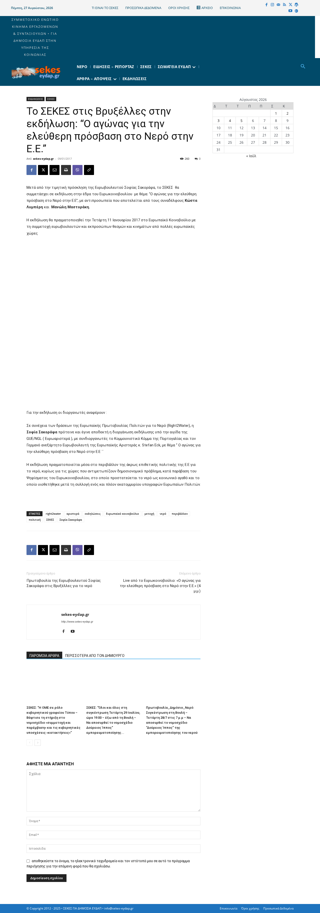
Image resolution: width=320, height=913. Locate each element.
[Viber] (77, 170)
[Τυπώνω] (66, 170)
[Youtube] (291, 11)
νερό (163, 513)
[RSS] (285, 5)
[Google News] (297, 11)
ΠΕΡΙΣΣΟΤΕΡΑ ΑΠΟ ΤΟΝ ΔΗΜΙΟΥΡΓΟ (94, 656)
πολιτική (35, 519)
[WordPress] (297, 5)
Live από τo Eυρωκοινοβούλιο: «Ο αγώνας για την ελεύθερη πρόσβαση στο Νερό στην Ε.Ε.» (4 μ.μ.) (160, 585)
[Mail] (279, 5)
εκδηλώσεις (92, 513)
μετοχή (149, 513)
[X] (291, 5)
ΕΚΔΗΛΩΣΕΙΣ (35, 99)
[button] (303, 67)
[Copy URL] (89, 170)
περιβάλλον (180, 513)
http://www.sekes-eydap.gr (77, 621)
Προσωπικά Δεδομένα (278, 908)
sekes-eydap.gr (43, 158)
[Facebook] (267, 5)
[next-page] (37, 743)
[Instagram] (273, 5)
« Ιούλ (251, 155)
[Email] (55, 170)
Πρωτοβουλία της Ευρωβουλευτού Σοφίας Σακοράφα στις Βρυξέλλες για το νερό (63, 583)
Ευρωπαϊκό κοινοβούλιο (122, 513)
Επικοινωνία (228, 908)
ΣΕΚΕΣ (51, 99)
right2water (53, 513)
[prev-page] (29, 743)
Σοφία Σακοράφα (71, 519)
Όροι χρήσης (250, 908)
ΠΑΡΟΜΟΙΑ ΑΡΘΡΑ (44, 656)
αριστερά (72, 513)
